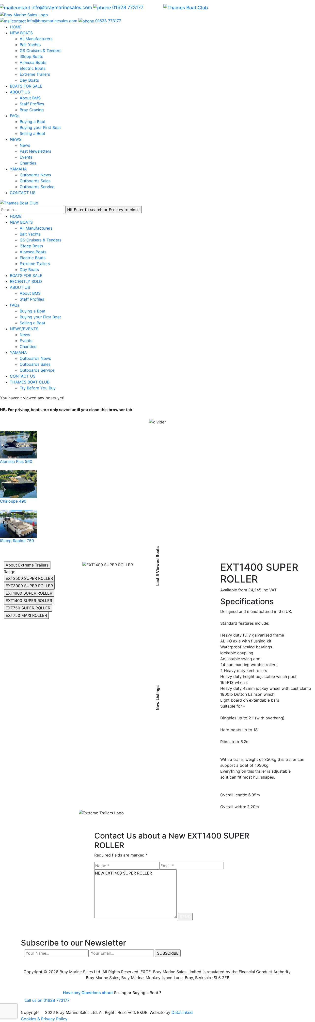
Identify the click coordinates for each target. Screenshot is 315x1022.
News (25, 145)
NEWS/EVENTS (25, 328)
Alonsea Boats (33, 62)
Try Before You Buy (38, 387)
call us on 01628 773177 (47, 1000)
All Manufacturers (36, 38)
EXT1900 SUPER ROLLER (29, 593)
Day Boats (29, 80)
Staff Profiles (32, 103)
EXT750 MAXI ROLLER (26, 615)
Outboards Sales (35, 180)
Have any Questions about (88, 992)
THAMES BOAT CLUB (30, 382)
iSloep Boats (31, 56)
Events (26, 157)
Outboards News (35, 174)
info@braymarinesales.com (61, 7)
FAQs (14, 115)
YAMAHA (18, 168)
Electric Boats (33, 68)
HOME (16, 26)
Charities (28, 163)
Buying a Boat (33, 121)
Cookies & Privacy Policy (44, 1018)
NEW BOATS (21, 32)
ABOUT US (20, 92)
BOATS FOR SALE (26, 86)
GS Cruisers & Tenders (40, 50)
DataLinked (182, 1012)
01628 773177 (128, 7)
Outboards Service (37, 186)
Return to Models (102, 820)
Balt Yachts (30, 44)
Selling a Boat (32, 133)
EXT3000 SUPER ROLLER (29, 585)
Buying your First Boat (40, 127)
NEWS (15, 139)
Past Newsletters (35, 151)
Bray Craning (32, 109)
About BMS (30, 97)
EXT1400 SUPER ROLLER (29, 600)
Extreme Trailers (35, 74)
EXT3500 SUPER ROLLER (29, 578)
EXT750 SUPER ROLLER (28, 607)
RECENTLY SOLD (26, 281)
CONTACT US (22, 192)
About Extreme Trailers (27, 565)
